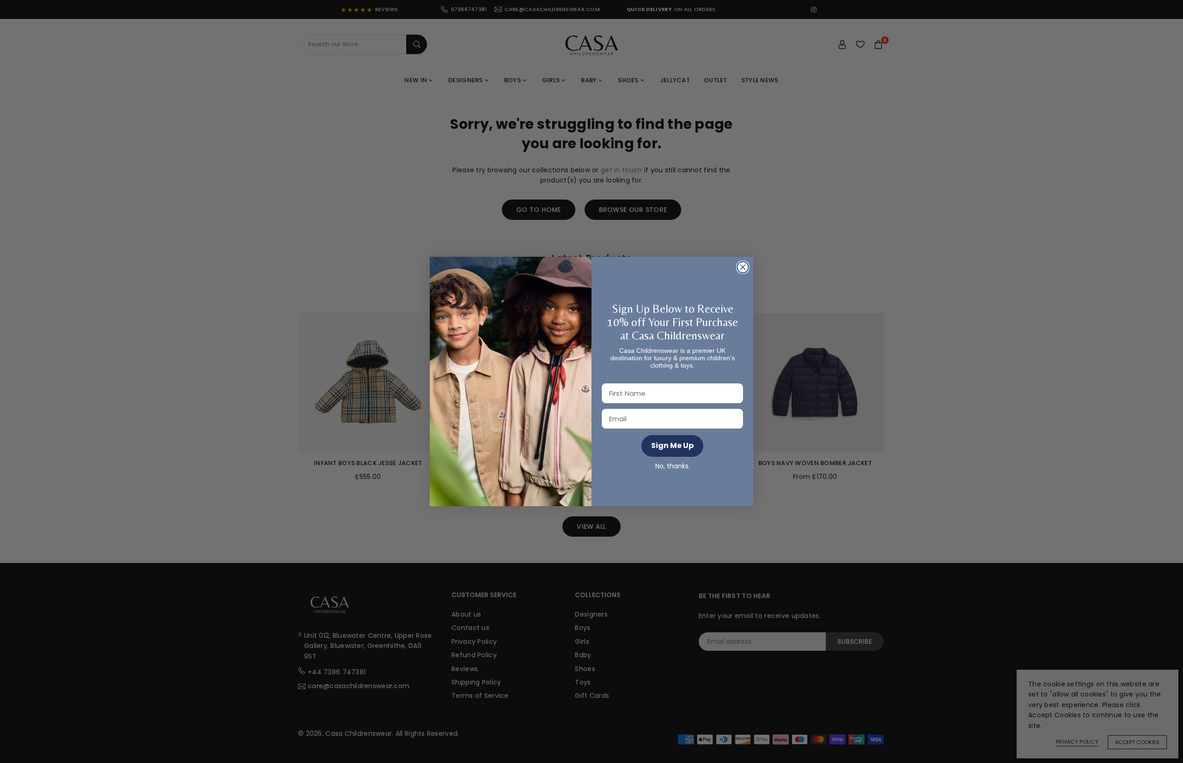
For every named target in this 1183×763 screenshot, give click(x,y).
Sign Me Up (672, 445)
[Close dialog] (743, 267)
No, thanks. (672, 466)
